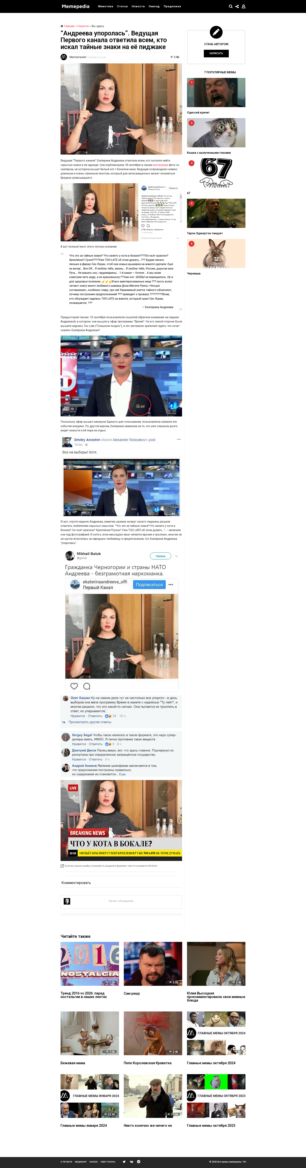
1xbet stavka (107, 1162)
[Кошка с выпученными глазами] (216, 132)
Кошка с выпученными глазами (209, 152)
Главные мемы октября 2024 (211, 1063)
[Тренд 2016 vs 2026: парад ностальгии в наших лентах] (90, 964)
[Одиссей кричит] (216, 92)
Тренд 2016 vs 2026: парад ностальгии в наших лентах (84, 995)
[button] (231, 6)
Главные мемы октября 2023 (211, 1126)
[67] (216, 173)
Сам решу (132, 994)
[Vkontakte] (131, 1161)
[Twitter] (124, 1161)
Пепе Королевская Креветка (148, 1063)
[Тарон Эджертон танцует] (216, 213)
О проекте (66, 1162)
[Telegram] (138, 1161)
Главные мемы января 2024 (84, 1126)
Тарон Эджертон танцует (205, 233)
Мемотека (105, 6)
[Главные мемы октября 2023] (216, 1096)
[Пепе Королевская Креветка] (153, 1033)
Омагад (154, 6)
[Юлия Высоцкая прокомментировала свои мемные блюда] (216, 964)
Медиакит (81, 1162)
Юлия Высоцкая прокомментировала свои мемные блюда (216, 997)
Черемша (193, 273)
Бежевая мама (73, 1063)
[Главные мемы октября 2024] (216, 1033)
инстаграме (161, 165)
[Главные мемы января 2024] (90, 1096)
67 (188, 193)
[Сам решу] (153, 964)
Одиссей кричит (198, 112)
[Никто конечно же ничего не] (153, 1096)
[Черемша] (216, 253)
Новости (138, 6)
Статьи (122, 6)
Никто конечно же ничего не (148, 1126)
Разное (93, 1162)
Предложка (172, 6)
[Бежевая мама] (90, 1033)
